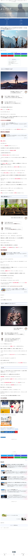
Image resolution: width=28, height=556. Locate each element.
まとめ (10, 64)
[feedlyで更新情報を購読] (20, 56)
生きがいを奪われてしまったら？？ (13, 63)
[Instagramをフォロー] (20, 54)
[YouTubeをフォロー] (7, 56)
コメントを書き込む (14, 525)
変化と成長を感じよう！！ (12, 62)
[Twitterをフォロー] (7, 54)
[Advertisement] (14, 445)
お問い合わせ (22, 553)
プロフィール (5, 553)
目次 (13, 59)
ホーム (14, 553)
